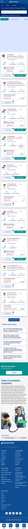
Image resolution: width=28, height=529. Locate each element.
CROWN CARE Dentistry (6, 479)
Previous (2, 69)
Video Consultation (15, 19)
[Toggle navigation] (1, 2)
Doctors (2, 499)
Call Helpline (14, 372)
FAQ (2, 503)
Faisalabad (3, 457)
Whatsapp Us (22, 421)
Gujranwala (3, 453)
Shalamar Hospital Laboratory (19, 479)
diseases (7, 5)
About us (3, 495)
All (4, 19)
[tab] (14, 324)
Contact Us (3, 497)
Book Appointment (8, 75)
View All (3, 464)
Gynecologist (17, 453)
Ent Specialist (18, 460)
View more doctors (14, 319)
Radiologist (17, 462)
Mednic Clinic (3, 477)
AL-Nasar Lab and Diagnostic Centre (18, 473)
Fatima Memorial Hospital (6, 472)
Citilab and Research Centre (20, 485)
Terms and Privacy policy (6, 504)
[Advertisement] (14, 37)
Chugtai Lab (17, 470)
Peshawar (3, 462)
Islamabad (3, 459)
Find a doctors (4, 506)
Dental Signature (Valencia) (6, 481)
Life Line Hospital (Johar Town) (6, 475)
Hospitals (3, 501)
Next (25, 69)
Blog (2, 493)
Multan (2, 460)
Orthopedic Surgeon (19, 459)
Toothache (14, 5)
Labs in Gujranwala (9, 438)
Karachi (2, 455)
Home (2, 5)
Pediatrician (17, 457)
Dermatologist (18, 455)
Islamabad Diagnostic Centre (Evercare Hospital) (21, 483)
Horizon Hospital (4, 470)
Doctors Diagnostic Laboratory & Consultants (20, 476)
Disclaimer (3, 508)
